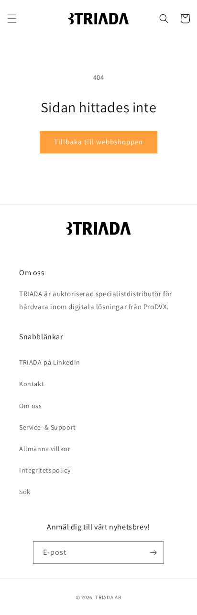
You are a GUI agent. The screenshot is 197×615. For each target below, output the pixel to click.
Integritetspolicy (44, 470)
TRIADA (104, 597)
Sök (25, 491)
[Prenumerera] (153, 552)
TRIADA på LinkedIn (49, 362)
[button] (11, 18)
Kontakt (31, 383)
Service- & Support (47, 427)
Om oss (30, 405)
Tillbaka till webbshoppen (98, 141)
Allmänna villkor (45, 448)
